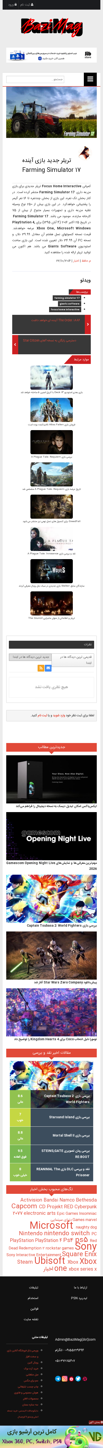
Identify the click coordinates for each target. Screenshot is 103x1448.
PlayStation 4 (49, 1240)
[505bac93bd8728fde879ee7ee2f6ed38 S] (51, 443)
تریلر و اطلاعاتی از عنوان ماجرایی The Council (51, 618)
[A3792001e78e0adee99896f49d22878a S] (51, 475)
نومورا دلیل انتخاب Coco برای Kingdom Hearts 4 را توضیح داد (55, 1039)
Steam (25, 1262)
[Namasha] (71, 1378)
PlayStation (22, 1240)
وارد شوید (59, 715)
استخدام (33, 1298)
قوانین (34, 1309)
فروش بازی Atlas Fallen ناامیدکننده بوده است (51, 425)
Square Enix (79, 1254)
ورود (11, 4)
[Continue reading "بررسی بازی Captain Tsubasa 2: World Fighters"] (51, 899)
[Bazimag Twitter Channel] (78, 1378)
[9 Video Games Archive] (51, 1437)
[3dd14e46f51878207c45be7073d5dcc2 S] (51, 378)
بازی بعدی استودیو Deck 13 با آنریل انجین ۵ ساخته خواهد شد (52, 392)
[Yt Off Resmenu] (90, 79)
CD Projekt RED (56, 1207)
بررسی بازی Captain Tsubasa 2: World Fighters (62, 925)
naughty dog (86, 1227)
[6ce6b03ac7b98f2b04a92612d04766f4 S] (51, 410)
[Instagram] (65, 1378)
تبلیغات (33, 1287)
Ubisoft (51, 1261)
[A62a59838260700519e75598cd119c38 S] (51, 507)
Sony (86, 1247)
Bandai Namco (60, 1200)
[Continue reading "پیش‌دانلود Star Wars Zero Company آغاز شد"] (51, 955)
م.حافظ (86, 261)
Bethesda (86, 1200)
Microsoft (52, 1226)
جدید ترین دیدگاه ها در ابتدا (31, 657)
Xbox (74, 1262)
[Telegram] (58, 1378)
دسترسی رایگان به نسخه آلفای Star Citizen (49, 341)
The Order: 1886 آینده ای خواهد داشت (55, 320)
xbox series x (75, 1269)
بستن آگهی (95, 1422)
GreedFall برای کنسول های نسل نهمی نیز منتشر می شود (51, 522)
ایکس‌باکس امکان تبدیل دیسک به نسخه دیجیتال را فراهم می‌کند (56, 806)
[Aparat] (85, 1378)
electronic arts (40, 1213)
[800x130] (51, 55)
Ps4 (69, 1240)
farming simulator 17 (67, 298)
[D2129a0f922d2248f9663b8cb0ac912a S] (51, 572)
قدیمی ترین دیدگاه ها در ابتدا (76, 660)
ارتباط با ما (80, 1287)
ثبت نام (25, 4)
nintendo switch (68, 1234)
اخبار (76, 261)
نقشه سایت (31, 1319)
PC (94, 1234)
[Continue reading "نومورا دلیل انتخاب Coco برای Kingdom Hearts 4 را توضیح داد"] (51, 1012)
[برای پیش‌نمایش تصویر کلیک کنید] (51, 112)
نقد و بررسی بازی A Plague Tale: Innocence (51, 554)
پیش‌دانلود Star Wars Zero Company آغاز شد (65, 982)
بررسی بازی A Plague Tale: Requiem (51, 457)
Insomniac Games (85, 1217)
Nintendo (31, 1233)
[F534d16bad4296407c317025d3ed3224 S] (51, 604)
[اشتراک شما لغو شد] (41, 668)
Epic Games (68, 1214)
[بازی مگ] (51, 27)
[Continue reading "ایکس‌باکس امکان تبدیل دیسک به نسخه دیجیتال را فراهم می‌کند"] (51, 779)
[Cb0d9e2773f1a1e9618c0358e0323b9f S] (51, 539)
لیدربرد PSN (79, 1298)
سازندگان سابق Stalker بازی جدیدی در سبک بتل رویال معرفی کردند (51, 586)
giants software (70, 304)
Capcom (25, 1206)
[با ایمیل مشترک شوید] (48, 668)
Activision (32, 1200)
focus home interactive (65, 310)
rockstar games (60, 1248)
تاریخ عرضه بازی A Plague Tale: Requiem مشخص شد (51, 489)
